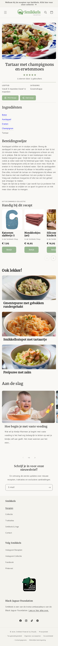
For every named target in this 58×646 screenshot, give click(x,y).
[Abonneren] (49, 487)
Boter (4, 115)
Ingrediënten (12, 107)
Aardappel (6, 119)
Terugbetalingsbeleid (14, 636)
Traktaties (9, 520)
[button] (5, 12)
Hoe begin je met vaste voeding (26, 426)
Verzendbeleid (48, 636)
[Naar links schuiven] (23, 458)
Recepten (9, 508)
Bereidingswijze (14, 141)
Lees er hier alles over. (39, 610)
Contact (8, 533)
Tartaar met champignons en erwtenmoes (29, 67)
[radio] (24, 75)
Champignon (7, 128)
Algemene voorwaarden (32, 636)
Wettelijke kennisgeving (37, 640)
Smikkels (19, 632)
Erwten (5, 124)
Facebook (9, 562)
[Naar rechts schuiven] (35, 458)
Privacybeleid (43, 632)
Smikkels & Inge (12, 526)
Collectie (9, 514)
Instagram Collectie (13, 556)
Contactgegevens (21, 640)
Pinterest (9, 568)
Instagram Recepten (13, 550)
